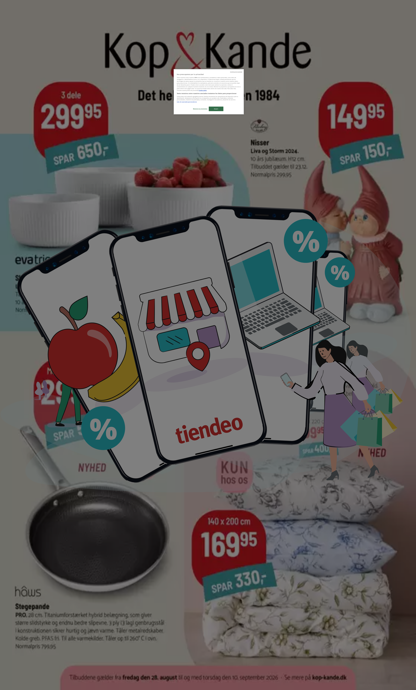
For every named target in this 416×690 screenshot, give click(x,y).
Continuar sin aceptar (236, 72)
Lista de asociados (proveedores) (187, 102)
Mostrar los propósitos (200, 109)
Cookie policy (203, 90)
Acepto (216, 109)
